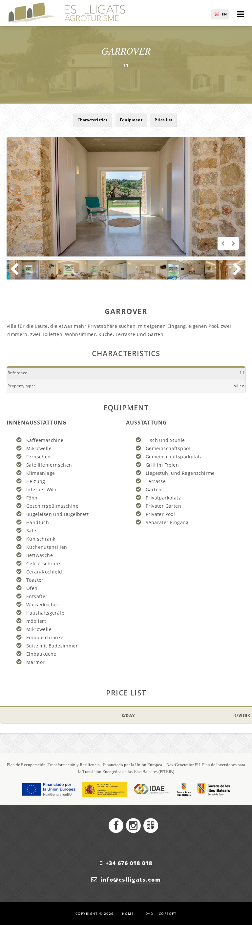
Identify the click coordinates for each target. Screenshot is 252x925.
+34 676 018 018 (129, 863)
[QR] (150, 825)
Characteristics (92, 120)
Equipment (131, 120)
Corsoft (168, 913)
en (224, 14)
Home (128, 913)
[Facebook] (116, 825)
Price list (163, 120)
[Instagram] (133, 825)
